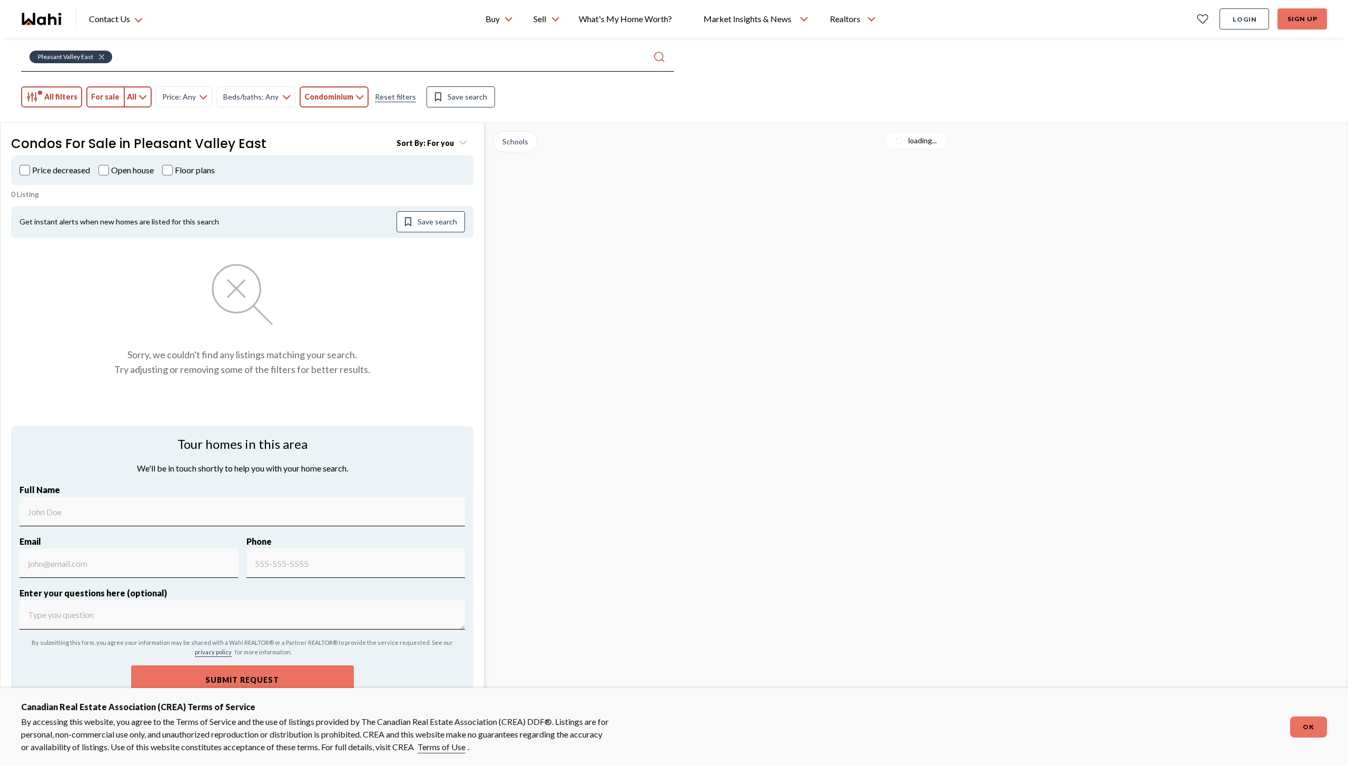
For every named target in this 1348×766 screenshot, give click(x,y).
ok (1308, 727)
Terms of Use (441, 747)
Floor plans (195, 170)
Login (1245, 19)
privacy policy (213, 652)
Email (30, 541)
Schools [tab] (515, 141)
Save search (467, 96)
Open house (132, 170)
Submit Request (242, 679)
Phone (259, 541)
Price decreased (61, 170)
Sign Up (1302, 19)
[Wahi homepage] (42, 19)
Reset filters (395, 96)
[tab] (51, 96)
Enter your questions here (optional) (93, 593)
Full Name (39, 490)
